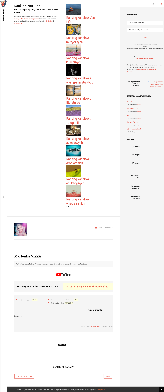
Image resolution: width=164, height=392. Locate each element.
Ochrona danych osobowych (134, 197)
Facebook (153, 4)
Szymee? (130, 115)
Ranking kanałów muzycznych (77, 40)
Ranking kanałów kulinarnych (77, 60)
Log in (161, 4)
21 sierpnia (136, 163)
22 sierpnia (136, 155)
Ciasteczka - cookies (135, 177)
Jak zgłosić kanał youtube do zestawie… (134, 84)
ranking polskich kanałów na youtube (26, 19)
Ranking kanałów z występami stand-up (79, 80)
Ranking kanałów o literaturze (78, 101)
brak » (108, 376)
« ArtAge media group (24, 376)
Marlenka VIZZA (95, 326)
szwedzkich (18, 23)
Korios (129, 101)
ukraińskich (49, 21)
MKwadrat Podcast (134, 129)
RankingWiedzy (133, 122)
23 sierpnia (136, 146)
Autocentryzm (132, 108)
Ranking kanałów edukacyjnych (77, 181)
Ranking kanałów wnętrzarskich (77, 201)
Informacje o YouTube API (135, 187)
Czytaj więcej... (101, 389)
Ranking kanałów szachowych (77, 141)
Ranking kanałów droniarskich (77, 161)
